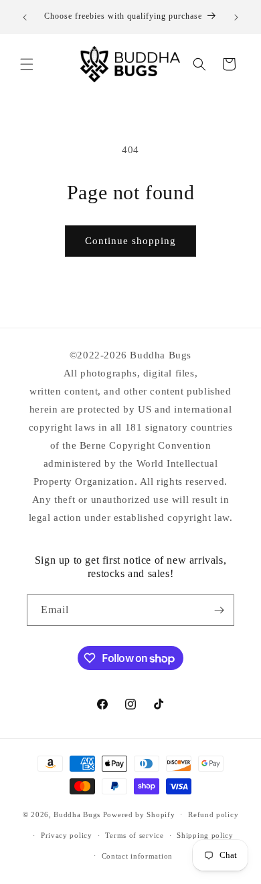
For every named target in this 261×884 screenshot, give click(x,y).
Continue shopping (130, 240)
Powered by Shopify (139, 814)
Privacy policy (66, 835)
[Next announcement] (236, 17)
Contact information (137, 856)
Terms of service (134, 835)
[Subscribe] (219, 610)
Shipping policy (205, 835)
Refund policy (213, 814)
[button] (26, 64)
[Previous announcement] (24, 17)
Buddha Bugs (77, 814)
